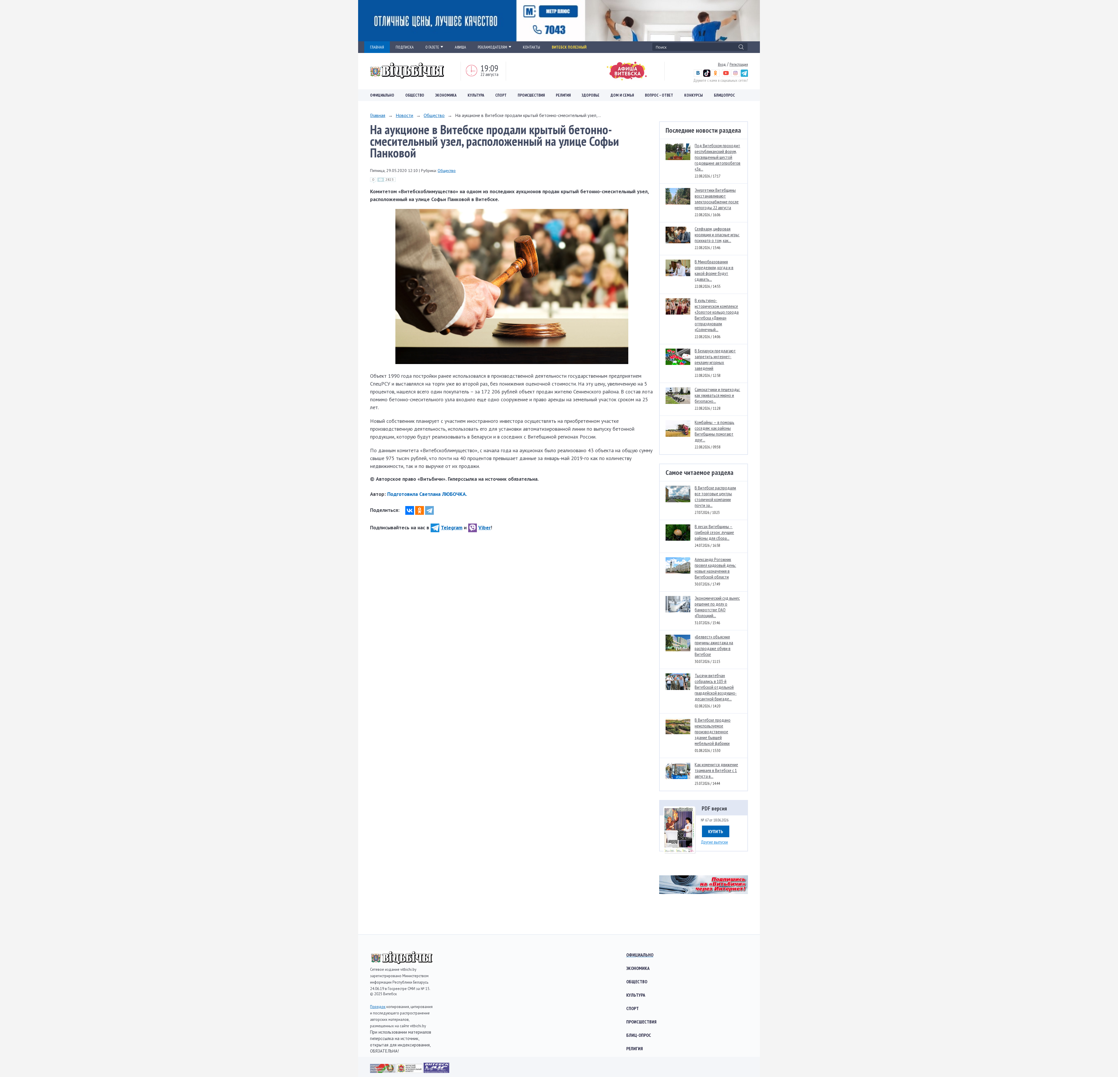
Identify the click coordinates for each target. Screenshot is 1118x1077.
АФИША (460, 47)
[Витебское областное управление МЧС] (436, 1071)
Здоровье (590, 95)
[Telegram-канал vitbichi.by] (744, 75)
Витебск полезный (569, 47)
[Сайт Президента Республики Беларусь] (383, 1071)
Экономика (446, 95)
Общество (414, 95)
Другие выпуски (714, 842)
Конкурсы (693, 95)
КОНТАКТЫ (531, 47)
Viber (484, 527)
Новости (404, 115)
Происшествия (531, 95)
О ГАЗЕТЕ (432, 47)
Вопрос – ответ (659, 95)
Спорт (501, 95)
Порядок (377, 1006)
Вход (722, 64)
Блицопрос (724, 95)
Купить (715, 831)
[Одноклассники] (419, 510)
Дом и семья (622, 95)
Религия (563, 95)
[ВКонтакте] (409, 510)
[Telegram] (429, 510)
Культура (476, 95)
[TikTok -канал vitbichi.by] (706, 75)
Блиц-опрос (638, 1035)
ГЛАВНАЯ (377, 47)
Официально (382, 95)
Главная (377, 115)
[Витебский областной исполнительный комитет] (410, 1071)
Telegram (451, 527)
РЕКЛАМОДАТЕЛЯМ (492, 47)
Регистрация (739, 64)
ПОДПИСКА (405, 47)
